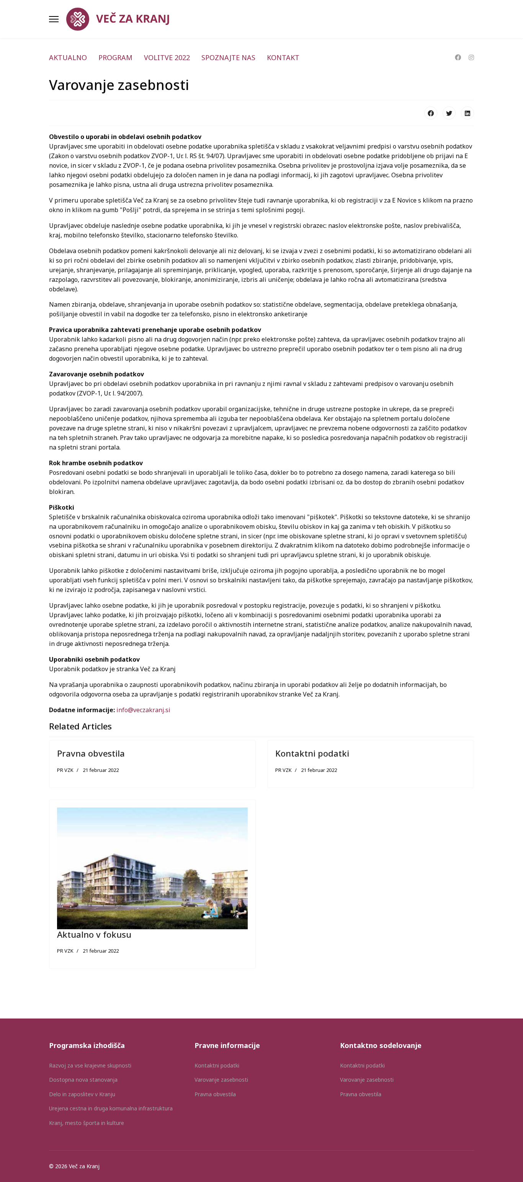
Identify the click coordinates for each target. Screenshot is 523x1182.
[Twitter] (449, 112)
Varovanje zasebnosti (221, 1079)
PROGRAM (115, 57)
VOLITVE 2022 (167, 57)
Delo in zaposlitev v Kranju (82, 1094)
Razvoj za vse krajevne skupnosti (90, 1065)
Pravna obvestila (91, 753)
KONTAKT (283, 57)
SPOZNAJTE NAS (228, 57)
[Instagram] (471, 57)
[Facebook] (458, 57)
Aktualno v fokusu (94, 934)
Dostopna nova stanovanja (83, 1079)
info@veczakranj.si (143, 710)
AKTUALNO (68, 57)
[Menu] (54, 19)
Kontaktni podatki (312, 753)
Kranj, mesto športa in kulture (86, 1122)
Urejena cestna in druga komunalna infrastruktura (111, 1108)
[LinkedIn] (467, 112)
